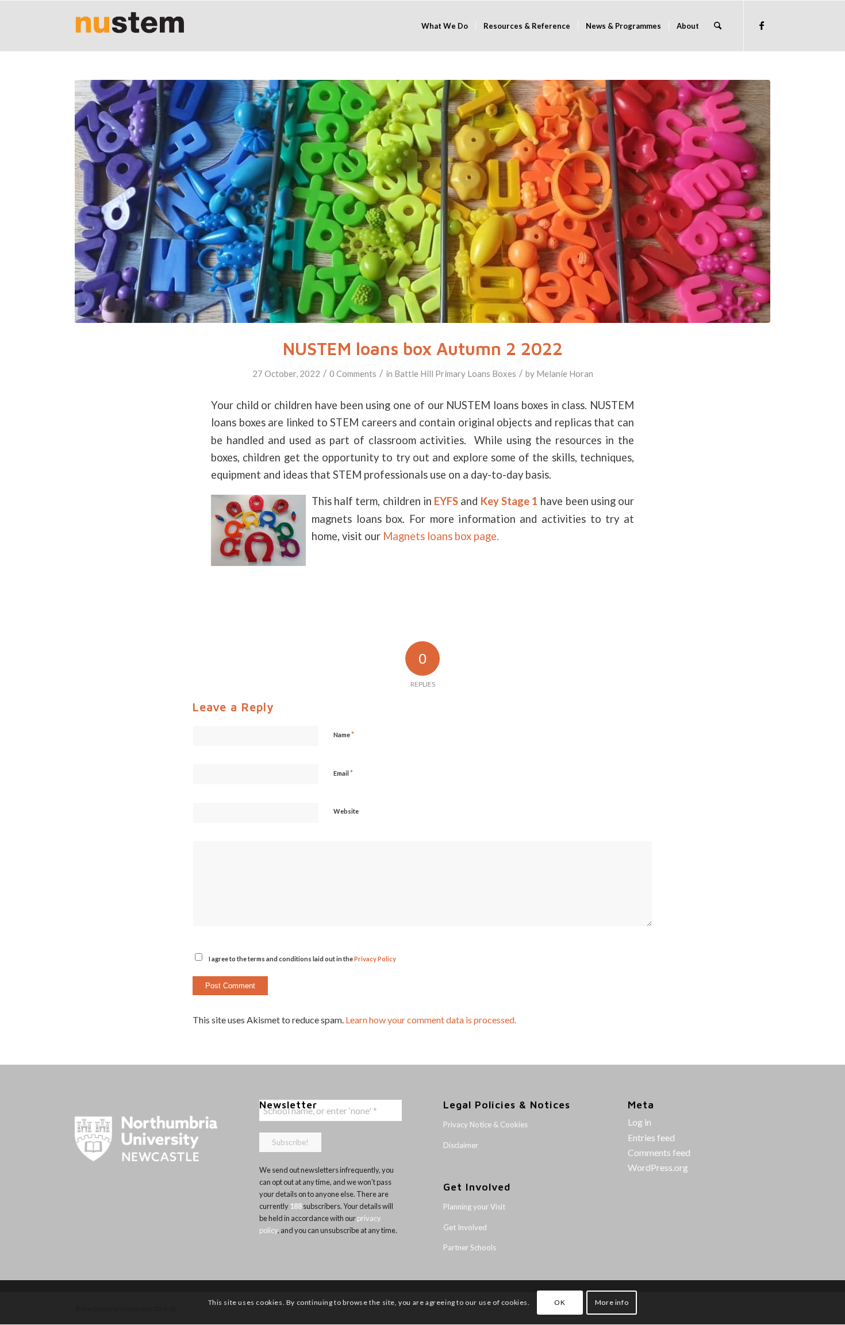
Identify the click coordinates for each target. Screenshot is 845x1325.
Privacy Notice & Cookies (485, 1124)
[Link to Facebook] (761, 25)
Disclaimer (460, 1145)
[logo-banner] (130, 26)
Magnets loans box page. (441, 536)
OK (559, 1302)
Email (343, 772)
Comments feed (659, 1152)
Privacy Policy (375, 958)
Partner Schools (469, 1247)
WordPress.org (658, 1167)
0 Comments (353, 373)
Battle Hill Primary (430, 373)
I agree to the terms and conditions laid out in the (302, 958)
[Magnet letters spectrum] (422, 201)
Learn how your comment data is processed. (430, 1019)
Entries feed (651, 1137)
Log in (639, 1121)
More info (611, 1302)
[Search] (717, 26)
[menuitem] (444, 26)
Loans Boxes (491, 373)
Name (343, 734)
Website (346, 811)
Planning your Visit (474, 1206)
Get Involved (465, 1227)
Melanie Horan (564, 373)
